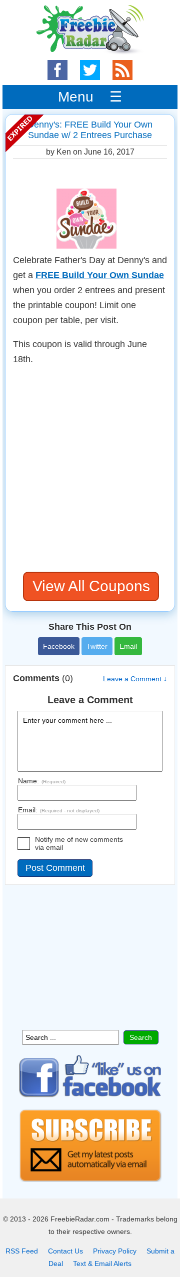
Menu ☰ (90, 97)
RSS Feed (22, 1251)
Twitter (97, 646)
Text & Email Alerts (102, 1263)
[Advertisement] (90, 469)
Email (128, 646)
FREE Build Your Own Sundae (100, 275)
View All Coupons (91, 586)
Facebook (58, 646)
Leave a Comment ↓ (135, 679)
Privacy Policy (114, 1251)
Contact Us (65, 1251)
